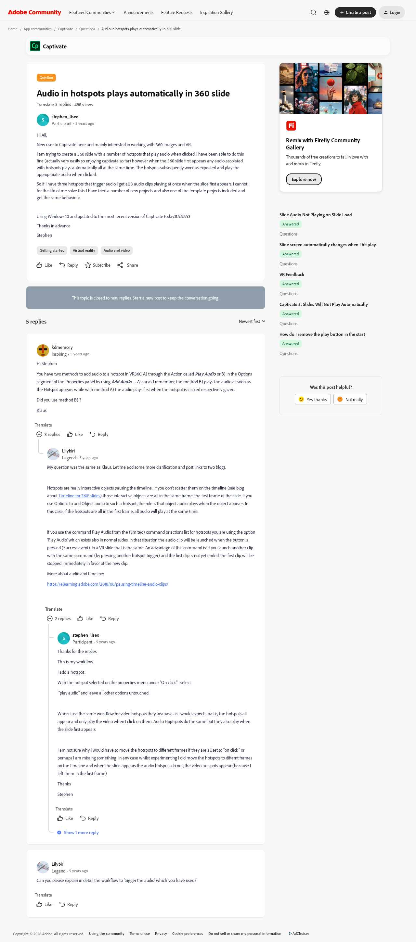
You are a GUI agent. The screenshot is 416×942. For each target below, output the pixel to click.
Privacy (161, 933)
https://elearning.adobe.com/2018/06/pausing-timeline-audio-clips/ (107, 584)
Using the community (106, 933)
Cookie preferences (187, 933)
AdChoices (300, 933)
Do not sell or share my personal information (244, 933)
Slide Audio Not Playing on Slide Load (316, 214)
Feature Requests (176, 12)
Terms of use (140, 933)
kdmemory (62, 347)
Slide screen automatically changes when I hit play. (328, 244)
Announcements (138, 12)
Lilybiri (68, 450)
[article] (145, 391)
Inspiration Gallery (216, 12)
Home (13, 28)
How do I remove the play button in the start (322, 334)
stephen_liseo (65, 116)
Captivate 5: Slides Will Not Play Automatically (324, 304)
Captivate (65, 28)
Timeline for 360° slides (79, 495)
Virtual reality (84, 250)
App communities (38, 28)
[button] (355, 12)
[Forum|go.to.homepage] (34, 12)
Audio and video (117, 250)
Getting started (52, 250)
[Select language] (327, 12)
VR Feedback (292, 274)
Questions (87, 28)
